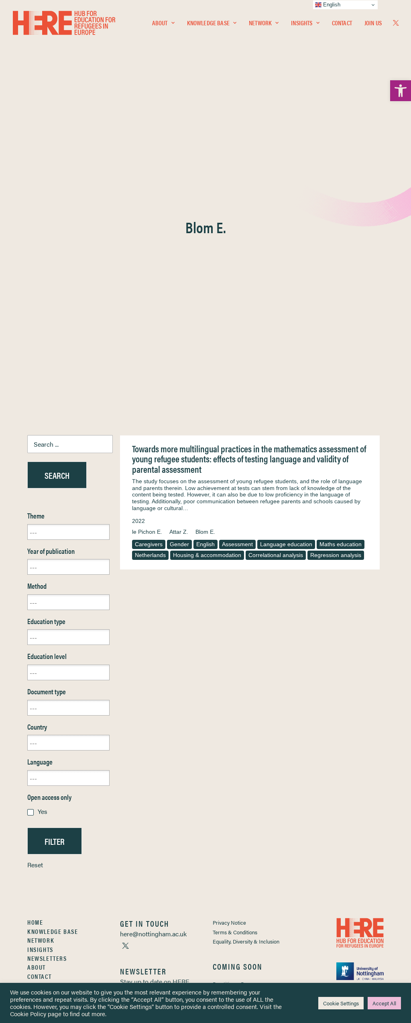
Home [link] (35, 922)
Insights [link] (301, 22)
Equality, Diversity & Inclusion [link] (246, 941)
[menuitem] (163, 23)
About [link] (160, 22)
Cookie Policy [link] (28, 1013)
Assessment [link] (237, 544)
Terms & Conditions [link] (235, 932)
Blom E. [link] (205, 532)
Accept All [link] (384, 1003)
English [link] (205, 544)
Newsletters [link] (47, 958)
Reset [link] (35, 864)
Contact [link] (342, 22)
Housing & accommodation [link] (207, 555)
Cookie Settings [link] (341, 1003)
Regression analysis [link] (335, 555)
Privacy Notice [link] (229, 922)
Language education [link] (286, 544)
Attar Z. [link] (178, 532)
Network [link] (260, 22)
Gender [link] (179, 544)
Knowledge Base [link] (208, 22)
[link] (400, 90)
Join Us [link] (373, 22)
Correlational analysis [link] (275, 555)
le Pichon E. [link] (147, 532)
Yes (42, 811)
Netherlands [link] (150, 555)
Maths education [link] (340, 544)
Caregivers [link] (149, 544)
